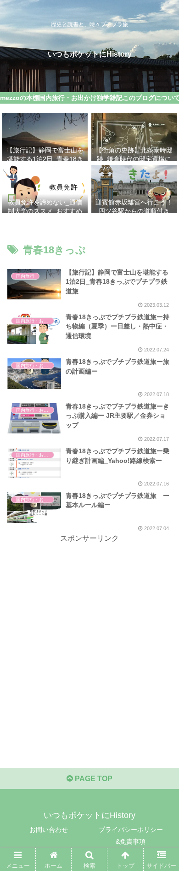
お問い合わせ (48, 829)
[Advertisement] (89, 635)
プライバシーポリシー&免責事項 (131, 835)
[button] (161, 777)
